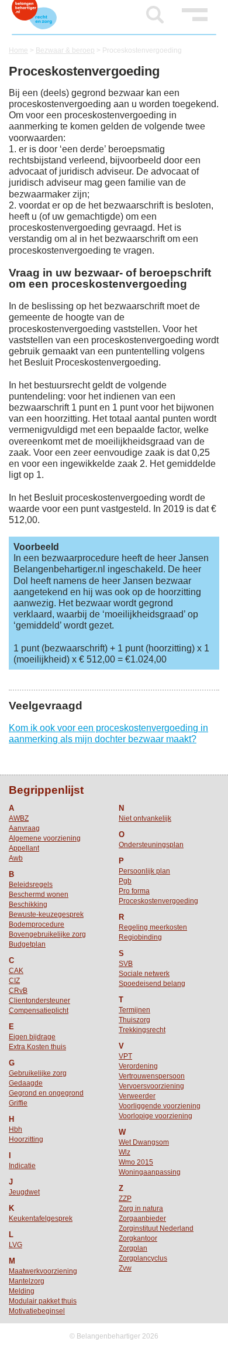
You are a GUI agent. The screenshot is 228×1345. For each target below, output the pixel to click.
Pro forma (134, 891)
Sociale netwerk (144, 974)
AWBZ (19, 818)
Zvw (125, 1268)
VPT (125, 1056)
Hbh (15, 1129)
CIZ (14, 981)
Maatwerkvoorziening (43, 1271)
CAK (16, 971)
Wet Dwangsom (144, 1142)
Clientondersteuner (39, 1000)
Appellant (24, 848)
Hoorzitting (26, 1139)
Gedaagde (26, 1083)
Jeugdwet (24, 1192)
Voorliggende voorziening (160, 1106)
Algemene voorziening (45, 838)
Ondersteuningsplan (151, 845)
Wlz (124, 1152)
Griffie (18, 1103)
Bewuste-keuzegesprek (46, 914)
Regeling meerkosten (153, 927)
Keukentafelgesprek (40, 1218)
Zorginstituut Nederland (156, 1228)
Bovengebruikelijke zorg (47, 934)
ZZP (125, 1198)
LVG (15, 1245)
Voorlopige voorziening (155, 1116)
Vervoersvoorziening (151, 1086)
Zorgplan (133, 1248)
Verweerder (137, 1096)
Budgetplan (27, 944)
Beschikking (28, 904)
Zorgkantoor (138, 1238)
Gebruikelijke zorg (38, 1073)
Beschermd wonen (38, 894)
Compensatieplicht (38, 1010)
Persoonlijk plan (144, 871)
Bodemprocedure (36, 924)
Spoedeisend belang (152, 983)
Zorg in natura (141, 1208)
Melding (21, 1291)
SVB (126, 964)
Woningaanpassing (150, 1172)
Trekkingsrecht (142, 1030)
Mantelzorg (26, 1281)
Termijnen (134, 1010)
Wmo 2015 (136, 1162)
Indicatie (22, 1166)
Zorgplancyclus (143, 1258)
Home (18, 50)
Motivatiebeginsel (37, 1311)
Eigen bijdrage (32, 1037)
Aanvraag (24, 828)
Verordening (138, 1066)
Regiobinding (140, 937)
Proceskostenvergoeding (158, 901)
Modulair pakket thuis (43, 1301)
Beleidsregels (31, 884)
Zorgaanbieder (142, 1218)
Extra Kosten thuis (37, 1047)
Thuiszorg (134, 1020)
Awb (16, 858)
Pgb (125, 881)
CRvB (18, 990)
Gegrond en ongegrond (46, 1093)
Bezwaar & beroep (65, 50)
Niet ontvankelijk (145, 818)
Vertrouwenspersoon (152, 1076)
